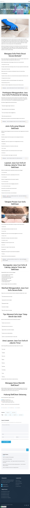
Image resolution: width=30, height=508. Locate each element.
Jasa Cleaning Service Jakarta (5, 491)
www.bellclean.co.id (7, 399)
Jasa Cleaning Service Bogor (5, 494)
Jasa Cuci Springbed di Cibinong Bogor (8, 457)
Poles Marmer (17, 484)
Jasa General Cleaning (19, 483)
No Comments (18, 407)
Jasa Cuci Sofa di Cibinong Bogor (7, 459)
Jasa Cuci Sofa (13, 412)
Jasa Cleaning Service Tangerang (5, 497)
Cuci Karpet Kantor (18, 486)
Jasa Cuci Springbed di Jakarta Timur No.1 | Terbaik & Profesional (16, 121)
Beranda (2, 7)
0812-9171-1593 (5, 484)
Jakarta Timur (8, 412)
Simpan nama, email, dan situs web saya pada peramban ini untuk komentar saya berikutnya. (15, 439)
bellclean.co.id (5, 407)
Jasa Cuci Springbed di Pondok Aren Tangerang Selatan (10, 467)
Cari (27, 450)
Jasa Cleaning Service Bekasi (5, 496)
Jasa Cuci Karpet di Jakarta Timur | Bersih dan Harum (14, 158)
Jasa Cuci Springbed (18, 481)
